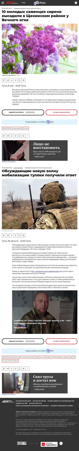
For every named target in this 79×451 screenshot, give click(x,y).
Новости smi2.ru (9, 162)
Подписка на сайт (21, 403)
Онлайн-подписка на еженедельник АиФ (61, 401)
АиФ (18, 75)
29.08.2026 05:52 (7, 168)
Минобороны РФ (7, 230)
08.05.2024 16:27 (7, 8)
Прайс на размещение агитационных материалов (32, 405)
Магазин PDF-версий (39, 401)
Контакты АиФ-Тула (35, 403)
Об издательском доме (23, 401)
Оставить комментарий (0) (61, 112)
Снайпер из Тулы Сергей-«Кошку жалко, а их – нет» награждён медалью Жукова (42, 321)
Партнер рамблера (33, 443)
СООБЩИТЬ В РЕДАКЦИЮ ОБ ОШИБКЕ (61, 405)
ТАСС (48, 249)
